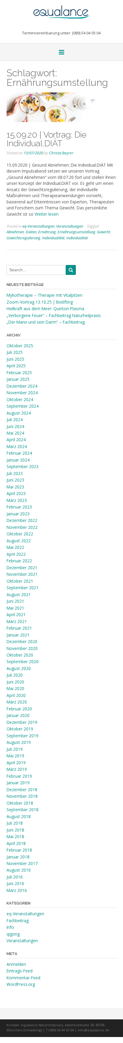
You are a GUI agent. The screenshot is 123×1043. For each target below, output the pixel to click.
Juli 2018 (15, 823)
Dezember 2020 (22, 641)
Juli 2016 (15, 877)
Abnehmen (15, 232)
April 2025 (16, 366)
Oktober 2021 (20, 581)
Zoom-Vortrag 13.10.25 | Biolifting (40, 302)
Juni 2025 (15, 359)
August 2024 (19, 413)
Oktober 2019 (20, 729)
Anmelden (16, 964)
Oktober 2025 (20, 345)
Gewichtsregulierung (23, 237)
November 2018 (22, 796)
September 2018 (23, 809)
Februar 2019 (19, 776)
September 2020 (23, 661)
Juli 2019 (15, 749)
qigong (13, 934)
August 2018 (19, 816)
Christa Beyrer (61, 153)
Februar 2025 (19, 372)
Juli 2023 (15, 473)
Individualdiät (53, 237)
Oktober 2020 (20, 655)
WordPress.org (21, 984)
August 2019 (19, 742)
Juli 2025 (15, 352)
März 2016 (17, 890)
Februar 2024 (19, 453)
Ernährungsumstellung (76, 232)
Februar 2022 (19, 561)
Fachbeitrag (18, 920)
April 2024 (16, 439)
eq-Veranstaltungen (38, 226)
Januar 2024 (18, 460)
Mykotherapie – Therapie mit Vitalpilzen (44, 295)
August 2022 (19, 540)
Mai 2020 (15, 688)
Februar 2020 (19, 709)
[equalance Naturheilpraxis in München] (61, 9)
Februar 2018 (19, 850)
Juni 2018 (15, 830)
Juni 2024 (15, 426)
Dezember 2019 (22, 722)
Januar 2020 (18, 715)
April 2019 (16, 762)
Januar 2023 (18, 514)
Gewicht (103, 232)
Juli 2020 (15, 675)
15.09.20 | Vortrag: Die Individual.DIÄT (47, 139)
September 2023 (23, 466)
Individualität (77, 237)
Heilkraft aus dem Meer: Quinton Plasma (45, 308)
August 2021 (19, 594)
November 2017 (22, 863)
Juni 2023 (15, 480)
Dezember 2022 (22, 520)
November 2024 (22, 392)
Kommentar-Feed (23, 977)
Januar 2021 (18, 635)
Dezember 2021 (22, 567)
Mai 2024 (15, 433)
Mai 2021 (15, 608)
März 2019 (17, 769)
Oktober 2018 (20, 803)
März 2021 (17, 621)
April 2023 (16, 493)
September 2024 (23, 406)
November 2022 (22, 527)
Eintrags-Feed (20, 971)
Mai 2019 (15, 756)
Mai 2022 (15, 547)
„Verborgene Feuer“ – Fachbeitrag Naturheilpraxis (54, 315)
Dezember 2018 (22, 789)
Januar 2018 (18, 857)
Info (10, 927)
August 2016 (19, 870)
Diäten (31, 232)
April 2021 (16, 614)
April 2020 (16, 695)
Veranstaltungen (69, 226)
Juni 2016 (15, 883)
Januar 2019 (18, 782)
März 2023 (17, 500)
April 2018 (16, 843)
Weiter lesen (47, 214)
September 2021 (23, 587)
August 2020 (19, 668)
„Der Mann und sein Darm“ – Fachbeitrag (46, 322)
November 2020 (22, 648)
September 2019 (23, 736)
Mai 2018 (15, 836)
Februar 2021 (19, 628)
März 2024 (17, 446)
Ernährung (47, 232)
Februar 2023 (19, 507)
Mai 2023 (15, 487)
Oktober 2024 (20, 399)
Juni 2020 (15, 682)
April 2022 (16, 554)
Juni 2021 (15, 601)
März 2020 (17, 702)
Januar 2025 (18, 379)
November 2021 (22, 574)
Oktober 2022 (20, 534)
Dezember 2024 (22, 386)
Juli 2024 (15, 419)
